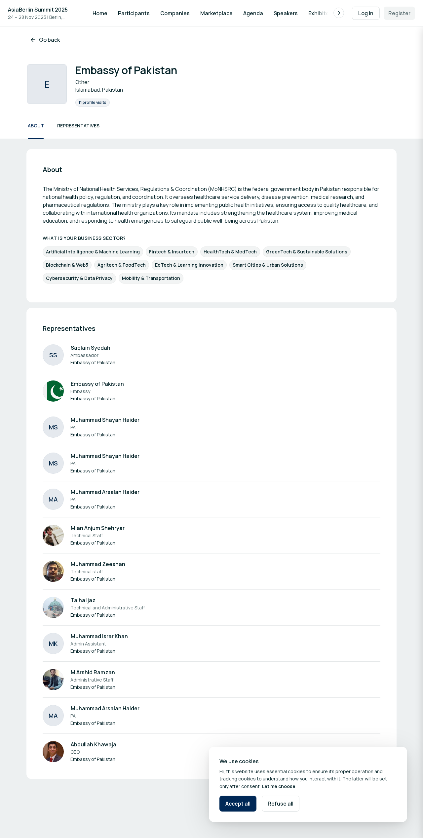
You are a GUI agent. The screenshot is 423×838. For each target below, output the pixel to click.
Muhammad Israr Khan (99, 636)
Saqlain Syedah (90, 347)
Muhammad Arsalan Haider (105, 492)
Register (399, 13)
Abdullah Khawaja (93, 744)
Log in (365, 13)
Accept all (237, 803)
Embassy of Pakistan (97, 383)
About (36, 125)
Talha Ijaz (83, 600)
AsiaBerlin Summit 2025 (38, 9)
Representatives (78, 125)
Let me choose (278, 786)
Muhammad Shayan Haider (105, 419)
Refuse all (280, 803)
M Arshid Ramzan (93, 672)
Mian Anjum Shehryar (98, 528)
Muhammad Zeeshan (98, 564)
